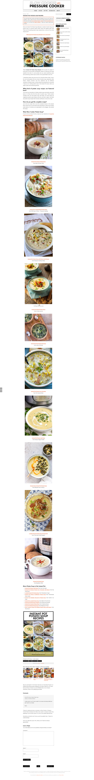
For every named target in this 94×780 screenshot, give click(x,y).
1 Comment (42, 663)
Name (24, 748)
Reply (26, 705)
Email (24, 753)
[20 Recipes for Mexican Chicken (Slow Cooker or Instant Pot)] (49, 677)
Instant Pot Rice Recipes (27, 678)
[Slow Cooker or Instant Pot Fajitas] (38, 677)
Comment (25, 730)
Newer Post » (50, 766)
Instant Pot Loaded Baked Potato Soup (38, 209)
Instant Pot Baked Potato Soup (38, 309)
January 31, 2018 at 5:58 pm (30, 698)
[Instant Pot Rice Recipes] (28, 677)
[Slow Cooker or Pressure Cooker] (47, 5)
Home (38, 766)
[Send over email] (1, 391)
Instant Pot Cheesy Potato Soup (38, 161)
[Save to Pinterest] (1, 389)
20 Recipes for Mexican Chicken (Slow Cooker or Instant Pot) (48, 679)
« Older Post (26, 766)
